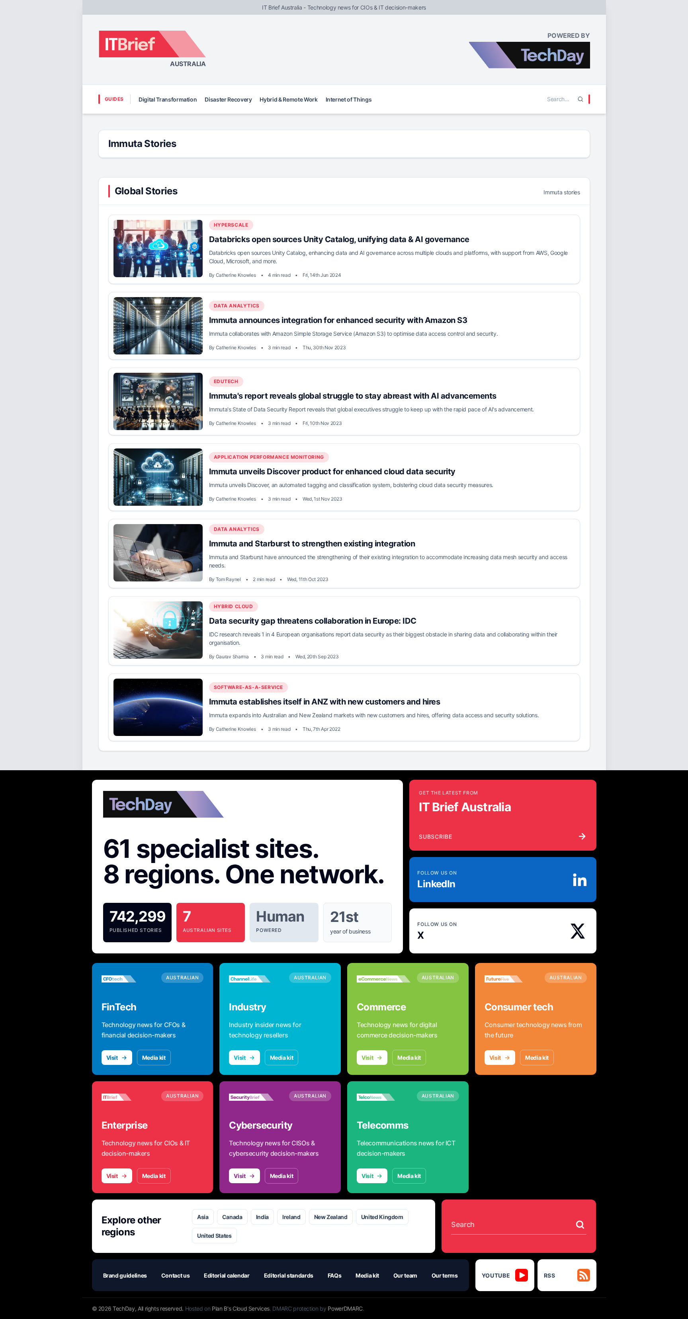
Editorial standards (288, 1275)
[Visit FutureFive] (511, 979)
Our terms (445, 1275)
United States (214, 1235)
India (262, 1216)
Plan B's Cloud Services (241, 1308)
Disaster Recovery (228, 99)
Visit (112, 1057)
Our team (405, 1275)
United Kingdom (382, 1216)
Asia (203, 1216)
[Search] (580, 99)
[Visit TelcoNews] (383, 1097)
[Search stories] (580, 1224)
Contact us (175, 1275)
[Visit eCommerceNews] (383, 979)
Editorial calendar (227, 1275)
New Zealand (331, 1216)
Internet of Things (349, 99)
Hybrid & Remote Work (288, 99)
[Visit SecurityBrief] (256, 1097)
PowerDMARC (345, 1308)
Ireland (291, 1216)
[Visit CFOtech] (128, 979)
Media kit (154, 1057)
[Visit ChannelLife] (256, 979)
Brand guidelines (125, 1275)
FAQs (335, 1275)
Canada (232, 1216)
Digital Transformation (168, 99)
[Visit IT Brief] (128, 1097)
